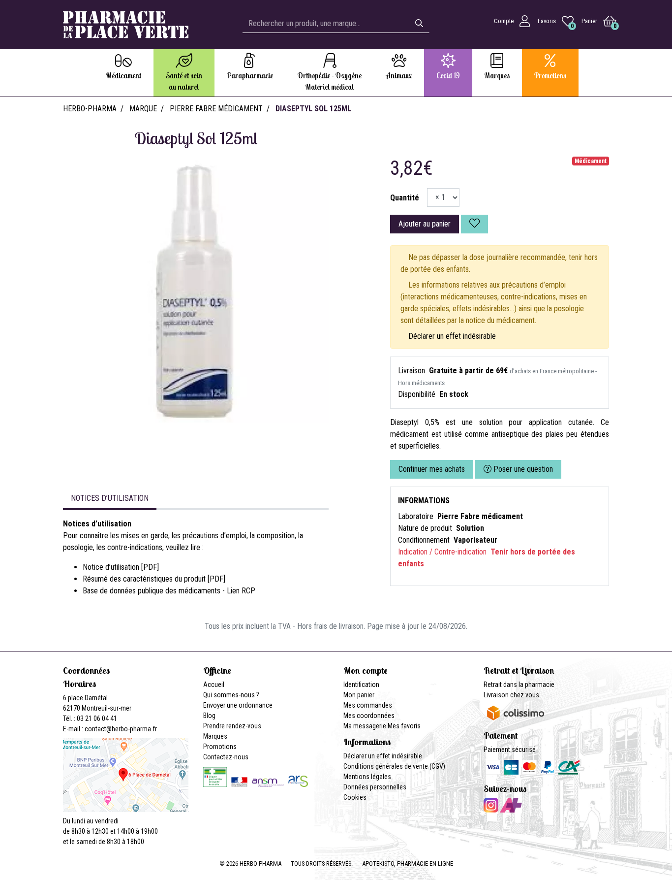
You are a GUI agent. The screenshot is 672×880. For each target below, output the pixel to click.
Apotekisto (407, 863)
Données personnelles (374, 787)
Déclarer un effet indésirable (452, 336)
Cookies (355, 797)
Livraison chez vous (511, 695)
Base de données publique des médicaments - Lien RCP (169, 590)
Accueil (213, 684)
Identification (361, 684)
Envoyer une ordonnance (238, 705)
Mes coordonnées (369, 715)
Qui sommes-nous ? (231, 695)
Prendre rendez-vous (232, 726)
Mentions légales (367, 777)
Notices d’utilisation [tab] (110, 498)
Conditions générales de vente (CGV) (394, 766)
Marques (215, 736)
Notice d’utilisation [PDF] (121, 567)
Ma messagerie (364, 726)
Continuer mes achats (431, 469)
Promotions (220, 746)
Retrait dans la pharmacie (519, 684)
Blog (209, 715)
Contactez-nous (225, 757)
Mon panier (358, 695)
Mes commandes (367, 705)
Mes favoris (404, 726)
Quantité (404, 197)
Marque (143, 108)
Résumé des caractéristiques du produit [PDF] (154, 579)
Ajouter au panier (424, 223)
